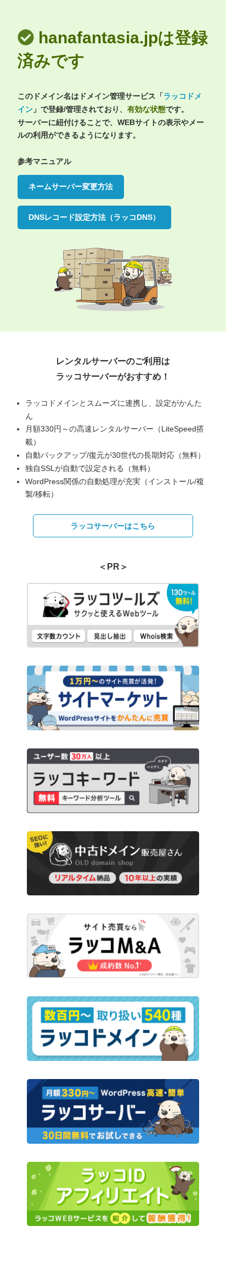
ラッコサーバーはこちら (113, 525)
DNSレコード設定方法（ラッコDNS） (94, 217)
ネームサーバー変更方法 (71, 186)
